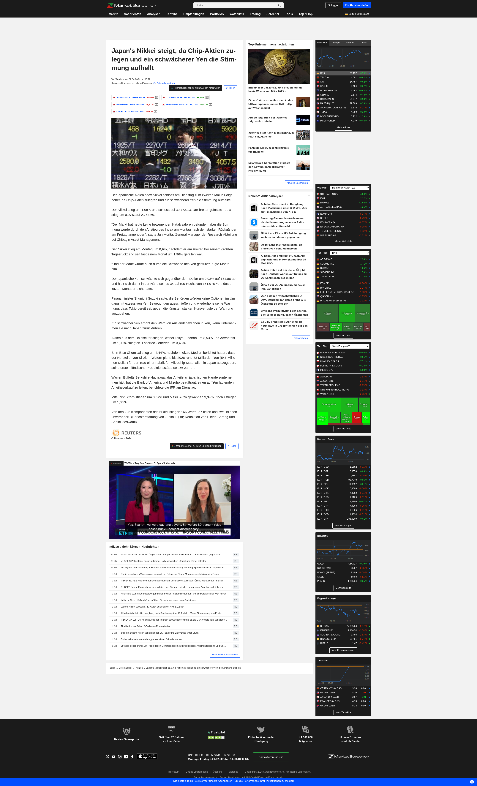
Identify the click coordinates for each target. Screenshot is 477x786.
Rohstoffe (322, 536)
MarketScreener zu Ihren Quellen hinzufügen (197, 88)
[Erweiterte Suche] (279, 5)
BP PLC (324, 218)
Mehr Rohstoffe (343, 588)
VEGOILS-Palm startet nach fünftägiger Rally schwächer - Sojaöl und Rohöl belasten (163, 561)
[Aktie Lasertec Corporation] (155, 111)
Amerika (350, 42)
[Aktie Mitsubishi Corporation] (156, 104)
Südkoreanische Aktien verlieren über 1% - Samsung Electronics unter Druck (159, 633)
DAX (322, 73)
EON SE (324, 283)
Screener (272, 14)
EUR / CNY (323, 506)
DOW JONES (327, 99)
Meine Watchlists (343, 241)
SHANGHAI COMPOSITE (333, 107)
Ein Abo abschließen (357, 5)
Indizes (323, 42)
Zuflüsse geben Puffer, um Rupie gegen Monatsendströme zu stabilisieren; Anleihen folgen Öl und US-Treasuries (174, 646)
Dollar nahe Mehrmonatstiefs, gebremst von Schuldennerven (151, 639)
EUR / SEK (322, 484)
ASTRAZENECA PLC (331, 207)
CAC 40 (324, 86)
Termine (172, 14)
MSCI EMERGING (329, 116)
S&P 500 (324, 95)
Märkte (113, 14)
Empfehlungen (193, 14)
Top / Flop (306, 14)
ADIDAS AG (326, 259)
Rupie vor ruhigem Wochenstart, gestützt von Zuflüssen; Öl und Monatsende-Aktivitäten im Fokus (170, 574)
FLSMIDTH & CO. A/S (331, 365)
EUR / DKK (322, 493)
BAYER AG (325, 288)
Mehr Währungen (343, 525)
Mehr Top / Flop (343, 335)
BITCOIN (324, 626)
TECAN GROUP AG (330, 385)
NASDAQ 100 (327, 103)
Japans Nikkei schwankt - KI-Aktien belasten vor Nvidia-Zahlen (152, 606)
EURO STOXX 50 (329, 90)
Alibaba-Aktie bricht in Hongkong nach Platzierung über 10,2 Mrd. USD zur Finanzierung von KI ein (171, 613)
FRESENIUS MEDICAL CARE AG (337, 292)
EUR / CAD (323, 497)
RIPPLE (324, 643)
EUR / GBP (322, 471)
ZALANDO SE (327, 276)
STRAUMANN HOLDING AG (334, 389)
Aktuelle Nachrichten (297, 183)
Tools (289, 14)
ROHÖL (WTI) (324, 568)
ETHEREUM (326, 630)
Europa (336, 42)
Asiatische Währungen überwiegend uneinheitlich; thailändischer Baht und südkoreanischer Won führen (173, 593)
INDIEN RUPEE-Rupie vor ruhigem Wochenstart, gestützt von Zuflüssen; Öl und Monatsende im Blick (172, 580)
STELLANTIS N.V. (329, 194)
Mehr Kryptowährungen (343, 650)
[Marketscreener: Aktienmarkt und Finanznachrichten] (131, 5)
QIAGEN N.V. (327, 296)
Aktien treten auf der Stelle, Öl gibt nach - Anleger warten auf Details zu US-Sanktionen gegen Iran (170, 554)
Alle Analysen (301, 338)
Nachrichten (132, 14)
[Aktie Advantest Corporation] (156, 97)
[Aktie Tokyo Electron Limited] (207, 97)
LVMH (323, 198)
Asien (364, 42)
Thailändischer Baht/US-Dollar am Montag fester (145, 626)
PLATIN (321, 581)
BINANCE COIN (328, 639)
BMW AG (324, 202)
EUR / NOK (323, 488)
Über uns (217, 772)
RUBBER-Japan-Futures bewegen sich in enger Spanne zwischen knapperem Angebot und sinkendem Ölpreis (174, 587)
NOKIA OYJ (326, 214)
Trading (255, 14)
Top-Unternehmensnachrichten (271, 44)
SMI (322, 81)
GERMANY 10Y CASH (331, 688)
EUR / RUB (323, 480)
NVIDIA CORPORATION (332, 226)
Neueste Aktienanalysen (266, 196)
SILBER (321, 576)
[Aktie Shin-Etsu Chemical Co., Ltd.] (210, 104)
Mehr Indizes (343, 127)
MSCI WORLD (327, 120)
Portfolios (217, 14)
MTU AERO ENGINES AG (333, 300)
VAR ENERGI (327, 394)
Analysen (153, 14)
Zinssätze (322, 660)
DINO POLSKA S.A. (330, 361)
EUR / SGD (323, 514)
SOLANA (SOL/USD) (330, 634)
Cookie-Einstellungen (197, 772)
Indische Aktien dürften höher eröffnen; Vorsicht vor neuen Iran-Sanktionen (158, 600)
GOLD (320, 563)
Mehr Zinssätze (343, 712)
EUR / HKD (323, 510)
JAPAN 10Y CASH (329, 697)
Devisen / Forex (325, 439)
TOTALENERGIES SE (331, 231)
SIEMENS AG (327, 272)
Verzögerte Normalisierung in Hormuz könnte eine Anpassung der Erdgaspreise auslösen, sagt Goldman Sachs (174, 567)
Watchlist (322, 187)
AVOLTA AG (326, 376)
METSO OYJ (326, 370)
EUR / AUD (322, 501)
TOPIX (323, 112)
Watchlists (237, 14)
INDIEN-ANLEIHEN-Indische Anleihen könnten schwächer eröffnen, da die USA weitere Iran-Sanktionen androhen (174, 620)
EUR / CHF (322, 475)
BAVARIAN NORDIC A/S (332, 352)
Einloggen (333, 5)
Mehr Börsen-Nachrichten (225, 654)
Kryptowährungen (326, 598)
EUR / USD (323, 467)
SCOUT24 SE (327, 263)
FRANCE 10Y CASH (330, 701)
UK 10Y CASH (327, 705)
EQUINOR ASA (328, 222)
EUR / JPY (322, 519)
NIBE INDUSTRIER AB (331, 357)
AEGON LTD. (327, 381)
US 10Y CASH (327, 692)
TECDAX (324, 77)
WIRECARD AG (328, 235)
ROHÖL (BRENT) (326, 572)
